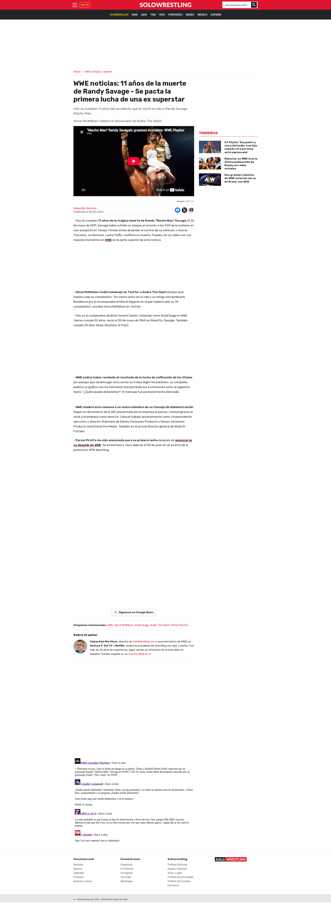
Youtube (126, 877)
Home (77, 71)
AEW (144, 14)
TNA (153, 14)
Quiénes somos (82, 881)
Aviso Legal (175, 872)
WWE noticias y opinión (98, 71)
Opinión (77, 868)
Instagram (127, 872)
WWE (135, 14)
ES (87, 4)
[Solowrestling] (165, 5)
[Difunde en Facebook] (177, 210)
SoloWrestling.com (144, 641)
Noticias (78, 864)
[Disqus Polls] (133, 557)
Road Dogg (141, 625)
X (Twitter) (127, 868)
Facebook (126, 864)
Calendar (78, 872)
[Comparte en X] (184, 210)
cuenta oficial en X (139, 654)
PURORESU (175, 14)
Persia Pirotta (179, 625)
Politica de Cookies (179, 881)
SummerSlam (119, 14)
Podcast (78, 877)
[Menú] (74, 4)
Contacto (173, 885)
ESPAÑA (216, 14)
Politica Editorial (177, 864)
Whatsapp (127, 881)
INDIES (190, 14)
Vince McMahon (123, 625)
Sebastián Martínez (85, 208)
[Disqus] (133, 706)
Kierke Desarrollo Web (117, 899)
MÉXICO (202, 14)
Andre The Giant (159, 625)
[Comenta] (191, 210)
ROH (162, 14)
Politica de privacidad (180, 877)
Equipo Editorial (177, 868)
